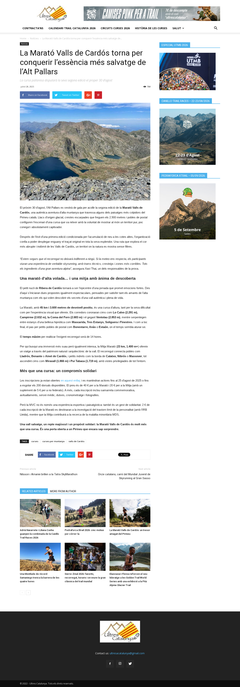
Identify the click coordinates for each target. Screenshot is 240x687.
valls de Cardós (76, 441)
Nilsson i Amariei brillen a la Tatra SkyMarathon (48, 474)
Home (23, 38)
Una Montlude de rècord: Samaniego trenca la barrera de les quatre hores (39, 577)
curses (34, 441)
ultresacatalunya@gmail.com (127, 653)
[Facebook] (110, 664)
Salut (176, 28)
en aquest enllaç (71, 380)
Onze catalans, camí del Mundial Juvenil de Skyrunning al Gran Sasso (124, 476)
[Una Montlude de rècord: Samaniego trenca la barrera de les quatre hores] (40, 557)
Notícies (34, 38)
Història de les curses (151, 28)
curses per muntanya (53, 441)
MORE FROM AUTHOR (63, 491)
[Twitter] (130, 664)
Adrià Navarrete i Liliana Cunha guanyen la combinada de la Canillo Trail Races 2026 (39, 534)
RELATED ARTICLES (34, 491)
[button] (215, 28)
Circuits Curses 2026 (115, 28)
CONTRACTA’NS (32, 28)
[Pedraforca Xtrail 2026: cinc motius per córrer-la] (85, 513)
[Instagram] (120, 664)
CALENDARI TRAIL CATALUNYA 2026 (72, 28)
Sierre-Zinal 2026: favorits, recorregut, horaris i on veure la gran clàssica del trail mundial (85, 577)
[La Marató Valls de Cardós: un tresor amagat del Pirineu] (130, 513)
